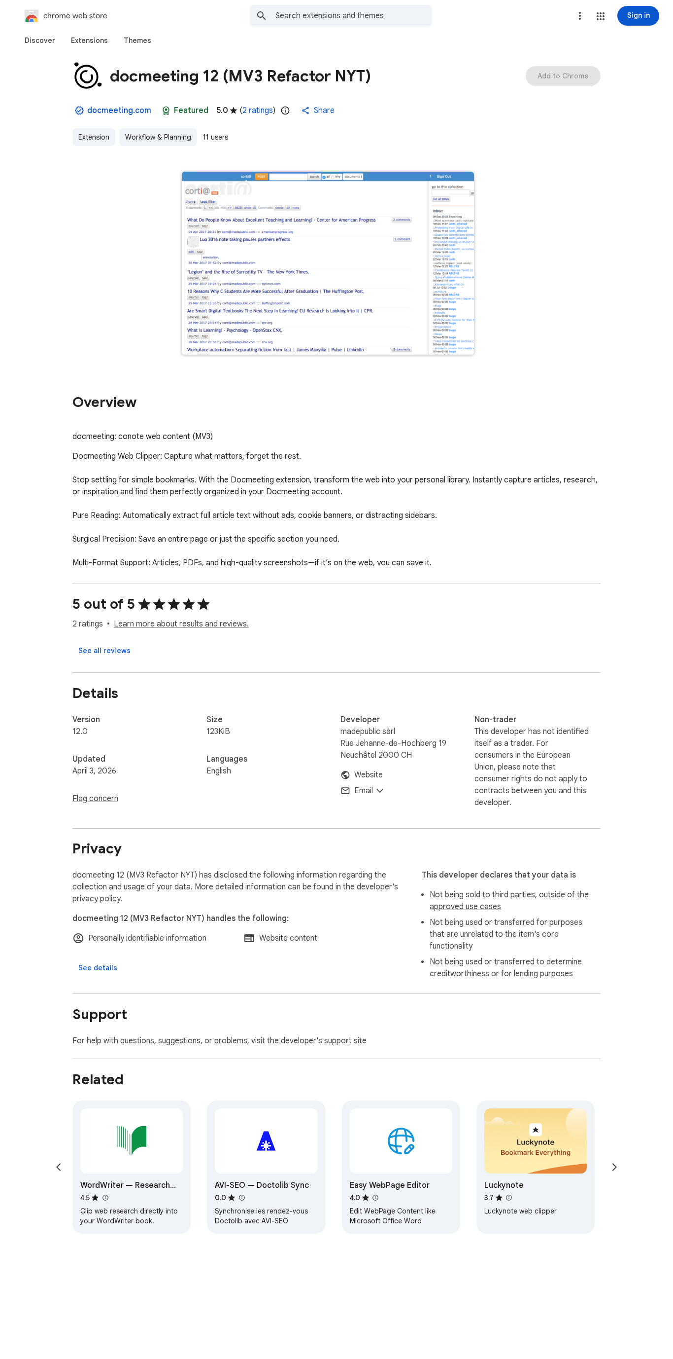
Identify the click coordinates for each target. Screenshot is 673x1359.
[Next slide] (614, 1167)
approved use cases (465, 907)
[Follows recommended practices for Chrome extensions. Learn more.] (166, 110)
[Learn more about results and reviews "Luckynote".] (509, 1198)
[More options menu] (580, 16)
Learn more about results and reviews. (181, 624)
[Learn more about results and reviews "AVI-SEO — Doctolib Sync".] (241, 1198)
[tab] (40, 40)
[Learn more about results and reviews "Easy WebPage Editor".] (375, 1198)
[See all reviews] (104, 650)
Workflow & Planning (158, 137)
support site (345, 1041)
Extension (93, 137)
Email (363, 791)
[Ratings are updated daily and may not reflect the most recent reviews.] (285, 110)
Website (368, 775)
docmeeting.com (119, 110)
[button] (600, 16)
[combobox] (353, 16)
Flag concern (95, 799)
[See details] (97, 968)
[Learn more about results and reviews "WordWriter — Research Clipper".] (105, 1198)
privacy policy (96, 899)
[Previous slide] (58, 1167)
